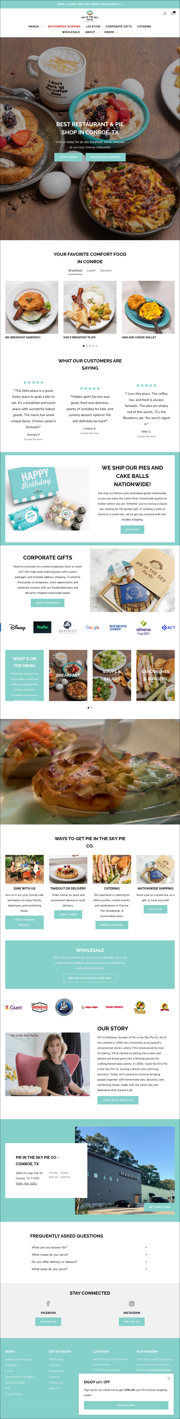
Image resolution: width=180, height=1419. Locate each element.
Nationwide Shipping (64, 26)
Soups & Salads (15, 1383)
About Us (55, 1388)
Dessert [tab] (106, 270)
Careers (54, 1377)
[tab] (84, 346)
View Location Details (24, 922)
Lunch (9, 1371)
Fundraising (56, 1371)
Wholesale (71, 32)
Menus (34, 26)
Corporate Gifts (119, 26)
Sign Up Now (126, 1405)
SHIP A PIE (132, 529)
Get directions (160, 1207)
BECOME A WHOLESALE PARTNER (90, 978)
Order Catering (112, 925)
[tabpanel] (90, 314)
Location (93, 26)
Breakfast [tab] (75, 270)
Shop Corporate (47, 603)
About (90, 32)
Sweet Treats (13, 1394)
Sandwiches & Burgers (19, 1377)
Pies (8, 1388)
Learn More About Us (118, 1100)
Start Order (68, 157)
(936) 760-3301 (26, 1184)
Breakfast (11, 1365)
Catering (144, 26)
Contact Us (56, 1383)
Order (109, 32)
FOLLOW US (48, 1321)
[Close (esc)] (169, 1378)
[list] (90, 627)
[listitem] (90, 4)
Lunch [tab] (91, 270)
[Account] (165, 13)
